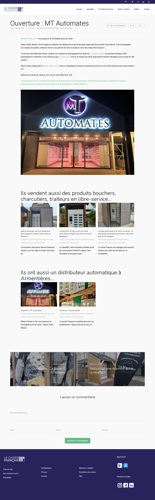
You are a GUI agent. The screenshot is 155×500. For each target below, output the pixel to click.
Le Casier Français (103, 239)
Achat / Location (124, 9)
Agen (73, 239)
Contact (147, 9)
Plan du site (8, 469)
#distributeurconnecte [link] (117, 81)
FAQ (80, 476)
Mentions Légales (86, 468)
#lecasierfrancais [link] (28, 81)
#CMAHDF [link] (82, 84)
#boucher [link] (46, 84)
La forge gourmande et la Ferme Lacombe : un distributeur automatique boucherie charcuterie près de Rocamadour (116, 234)
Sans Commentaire (117, 26)
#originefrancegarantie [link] (49, 81)
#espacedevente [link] (27, 84)
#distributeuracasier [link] (79, 81)
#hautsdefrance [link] (66, 84)
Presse (44, 472)
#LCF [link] (37, 81)
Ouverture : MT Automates (31, 310)
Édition (136, 9)
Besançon (36, 239)
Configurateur (46, 468)
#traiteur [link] (38, 84)
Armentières (41, 28)
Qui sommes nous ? (11, 473)
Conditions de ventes (87, 472)
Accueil (79, 9)
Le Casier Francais (18, 28)
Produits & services (105, 9)
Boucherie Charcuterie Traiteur (55, 28)
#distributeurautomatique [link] (97, 81)
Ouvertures (68, 28)
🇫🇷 (132, 1)
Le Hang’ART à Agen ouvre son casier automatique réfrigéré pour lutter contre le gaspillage (75, 234)
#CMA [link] (75, 84)
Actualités (90, 9)
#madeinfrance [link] (64, 81)
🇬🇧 (126, 1)
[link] (29, 39)
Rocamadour (109, 243)
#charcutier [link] (54, 84)
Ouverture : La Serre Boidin (69, 310)
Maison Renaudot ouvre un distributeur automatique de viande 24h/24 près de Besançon (36, 234)
